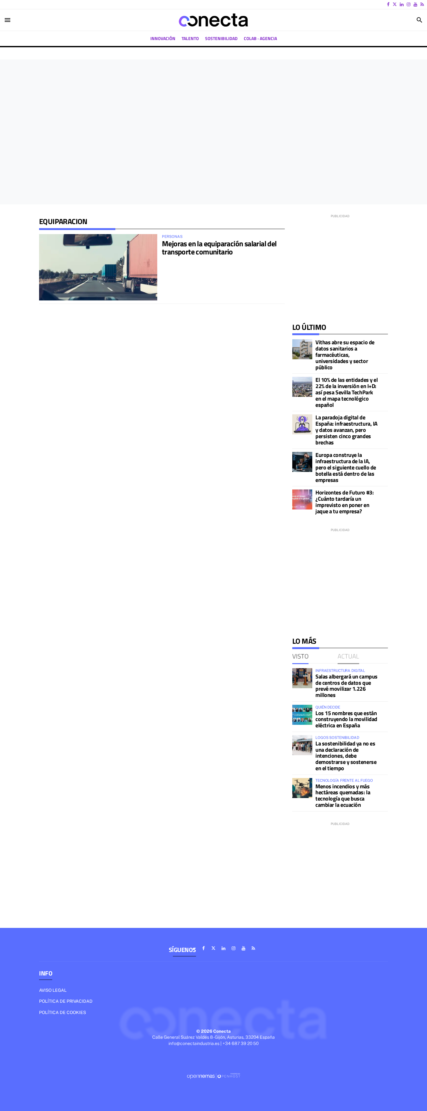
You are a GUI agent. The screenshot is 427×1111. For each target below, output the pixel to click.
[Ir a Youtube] (415, 4)
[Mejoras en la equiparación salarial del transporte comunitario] (98, 267)
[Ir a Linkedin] (402, 4)
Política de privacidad (66, 1001)
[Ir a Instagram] (408, 4)
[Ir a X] (395, 4)
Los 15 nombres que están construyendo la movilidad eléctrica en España (346, 719)
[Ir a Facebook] (388, 4)
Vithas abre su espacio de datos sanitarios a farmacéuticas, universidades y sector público (344, 354)
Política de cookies (62, 1012)
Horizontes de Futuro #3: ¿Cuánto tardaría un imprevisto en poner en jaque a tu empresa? (344, 501)
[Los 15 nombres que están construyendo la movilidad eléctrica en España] (302, 715)
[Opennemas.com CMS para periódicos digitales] (213, 1075)
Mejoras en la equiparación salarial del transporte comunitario (219, 247)
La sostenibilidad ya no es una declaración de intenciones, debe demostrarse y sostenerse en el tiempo (345, 755)
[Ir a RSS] (422, 4)
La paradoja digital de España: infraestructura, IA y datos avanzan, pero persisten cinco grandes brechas (346, 429)
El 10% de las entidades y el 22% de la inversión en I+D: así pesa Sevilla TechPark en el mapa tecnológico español (346, 392)
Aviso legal (53, 990)
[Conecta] (213, 20)
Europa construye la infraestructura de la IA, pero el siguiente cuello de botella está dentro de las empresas (345, 467)
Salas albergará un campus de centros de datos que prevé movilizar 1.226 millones (346, 685)
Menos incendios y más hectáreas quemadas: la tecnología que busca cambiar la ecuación (342, 795)
